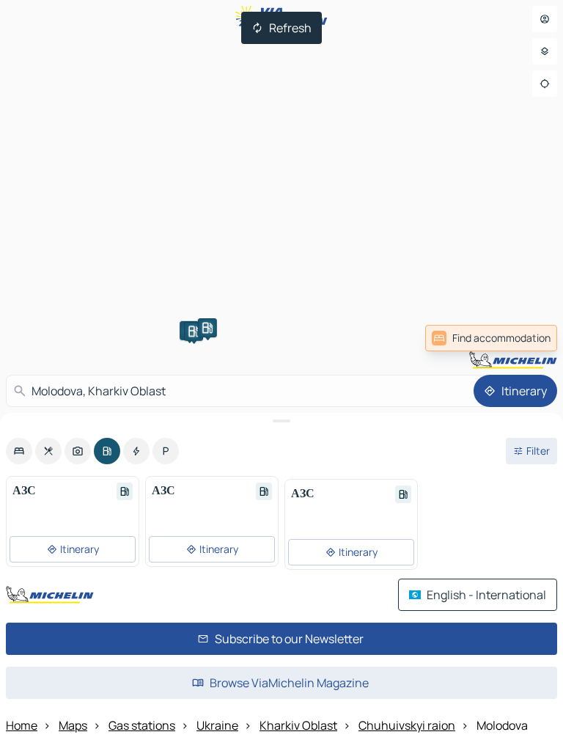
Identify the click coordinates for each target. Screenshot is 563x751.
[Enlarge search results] (281, 421)
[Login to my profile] (544, 19)
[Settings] (544, 51)
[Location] (544, 83)
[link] (491, 338)
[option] (19, 451)
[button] (193, 331)
